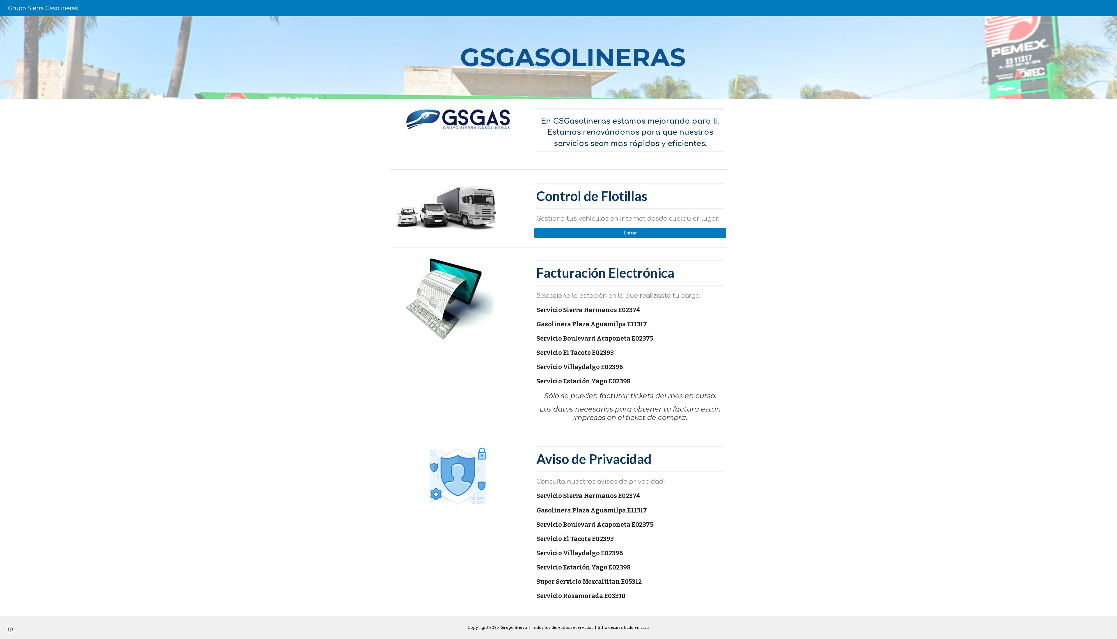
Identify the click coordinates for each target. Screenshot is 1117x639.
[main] (573, 57)
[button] (10, 629)
